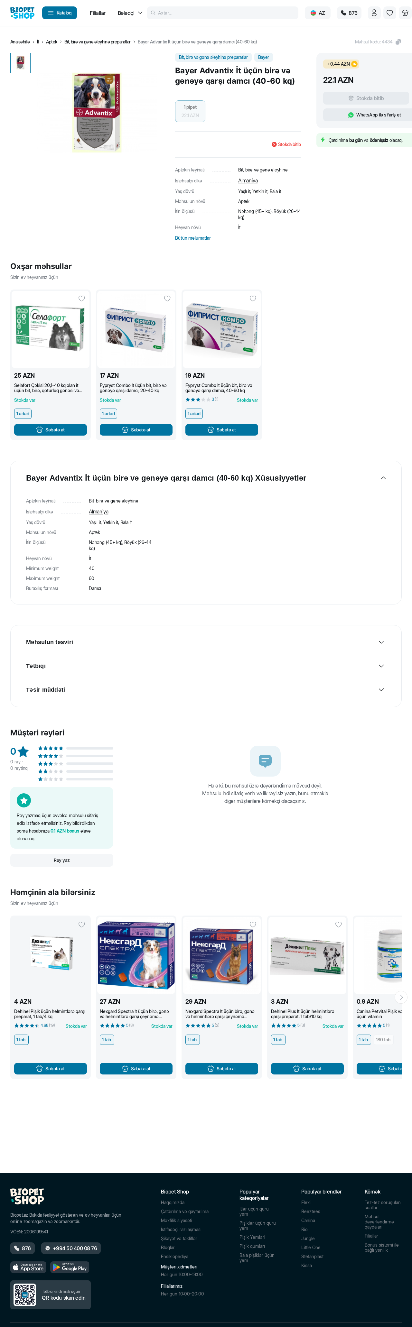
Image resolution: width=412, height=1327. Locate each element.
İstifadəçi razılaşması (181, 1229)
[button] (378, 42)
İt (38, 41)
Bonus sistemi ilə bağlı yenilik (382, 1247)
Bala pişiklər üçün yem (257, 1258)
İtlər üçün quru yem (254, 1211)
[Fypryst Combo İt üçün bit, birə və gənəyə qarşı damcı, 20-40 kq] (136, 329)
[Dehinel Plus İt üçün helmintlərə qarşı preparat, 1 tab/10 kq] (307, 955)
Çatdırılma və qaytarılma (185, 1211)
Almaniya (248, 180)
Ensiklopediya (174, 1256)
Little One (311, 1247)
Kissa (306, 1265)
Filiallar (371, 1236)
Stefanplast (312, 1256)
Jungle (308, 1238)
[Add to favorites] (82, 298)
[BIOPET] (22, 13)
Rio (304, 1229)
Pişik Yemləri (252, 1237)
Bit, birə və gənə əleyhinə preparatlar (97, 41)
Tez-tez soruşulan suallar (383, 1205)
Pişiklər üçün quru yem (257, 1226)
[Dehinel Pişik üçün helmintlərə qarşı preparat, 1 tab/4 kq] (50, 955)
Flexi (306, 1202)
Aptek (51, 41)
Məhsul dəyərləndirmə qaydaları (379, 1222)
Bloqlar (168, 1247)
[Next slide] (401, 997)
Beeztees (310, 1211)
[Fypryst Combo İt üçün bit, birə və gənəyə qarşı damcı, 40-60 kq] (222, 329)
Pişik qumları (252, 1246)
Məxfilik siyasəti (176, 1220)
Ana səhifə (20, 41)
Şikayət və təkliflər (179, 1238)
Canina (308, 1220)
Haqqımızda (172, 1202)
